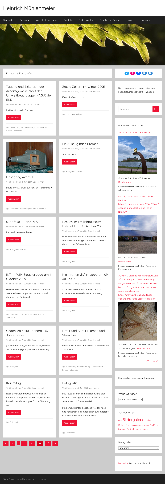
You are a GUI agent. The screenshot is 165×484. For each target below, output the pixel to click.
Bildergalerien (86, 20)
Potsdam (122, 429)
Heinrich (40, 104)
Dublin (121, 425)
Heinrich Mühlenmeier (29, 8)
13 (24, 443)
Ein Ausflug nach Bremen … (81, 144)
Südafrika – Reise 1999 (22, 222)
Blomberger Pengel (110, 20)
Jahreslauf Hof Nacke (46, 20)
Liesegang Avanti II (20, 177)
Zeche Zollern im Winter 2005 (83, 87)
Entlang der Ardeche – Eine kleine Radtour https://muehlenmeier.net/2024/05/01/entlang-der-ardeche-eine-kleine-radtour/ (138, 204)
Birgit (149, 420)
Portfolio (68, 20)
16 (48, 443)
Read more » (124, 182)
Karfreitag (13, 383)
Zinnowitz (145, 429)
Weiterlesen (13, 117)
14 (32, 443)
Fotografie (17, 131)
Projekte (131, 429)
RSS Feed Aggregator (153, 361)
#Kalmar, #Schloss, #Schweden (134, 132)
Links (129, 20)
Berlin (120, 420)
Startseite (8, 20)
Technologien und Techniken (33, 209)
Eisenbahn (14, 314)
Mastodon (123, 463)
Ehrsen (130, 425)
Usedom (138, 429)
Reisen (23, 20)
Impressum (144, 20)
